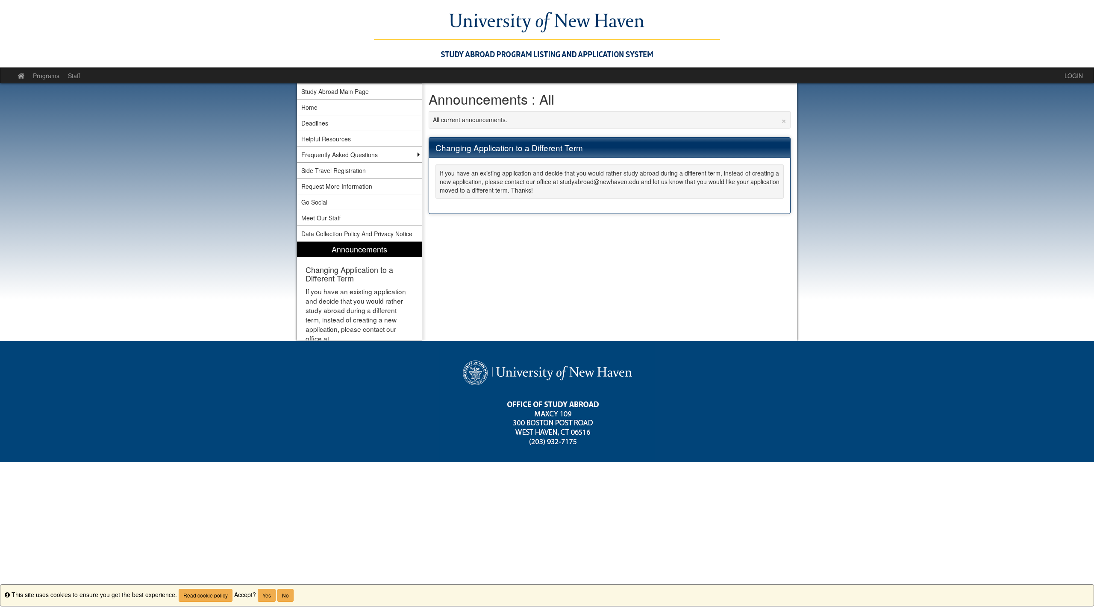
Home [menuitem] (309, 107)
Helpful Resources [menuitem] (326, 139)
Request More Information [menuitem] (336, 186)
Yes (266, 595)
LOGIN (1074, 75)
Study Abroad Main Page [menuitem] (335, 91)
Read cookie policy (205, 595)
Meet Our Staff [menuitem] (321, 218)
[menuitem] (359, 291)
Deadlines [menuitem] (314, 123)
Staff (74, 75)
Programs (46, 75)
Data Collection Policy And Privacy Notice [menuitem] (356, 233)
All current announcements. (610, 119)
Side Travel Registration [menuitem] (333, 170)
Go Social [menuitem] (314, 202)
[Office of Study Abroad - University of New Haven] (547, 33)
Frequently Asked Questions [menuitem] (339, 154)
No (285, 595)
